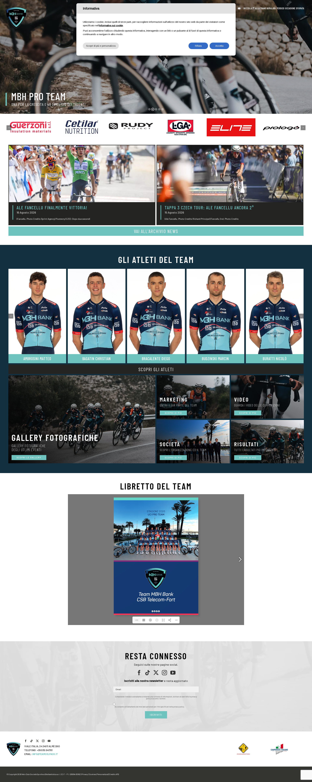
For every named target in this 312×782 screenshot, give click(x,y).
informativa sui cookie (111, 25)
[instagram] (164, 672)
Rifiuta (198, 45)
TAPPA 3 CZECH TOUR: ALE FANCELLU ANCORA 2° (209, 207)
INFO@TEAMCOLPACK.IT (45, 754)
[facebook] (139, 672)
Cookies (92, 774)
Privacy (85, 774)
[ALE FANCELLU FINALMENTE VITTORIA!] (82, 173)
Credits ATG (114, 774)
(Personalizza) (102, 774)
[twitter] (156, 672)
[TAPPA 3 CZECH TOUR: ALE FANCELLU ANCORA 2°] (230, 173)
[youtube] (173, 672)
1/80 (136, 620)
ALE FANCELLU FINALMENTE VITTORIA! (52, 207)
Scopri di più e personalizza (101, 45)
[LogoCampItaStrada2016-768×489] (279, 744)
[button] (8, 127)
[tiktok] (147, 672)
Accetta (219, 45)
